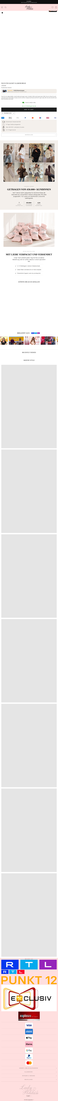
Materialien (29, 134)
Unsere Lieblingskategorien (28, 1068)
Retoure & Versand (28, 1075)
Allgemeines (29, 1071)
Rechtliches (29, 1079)
